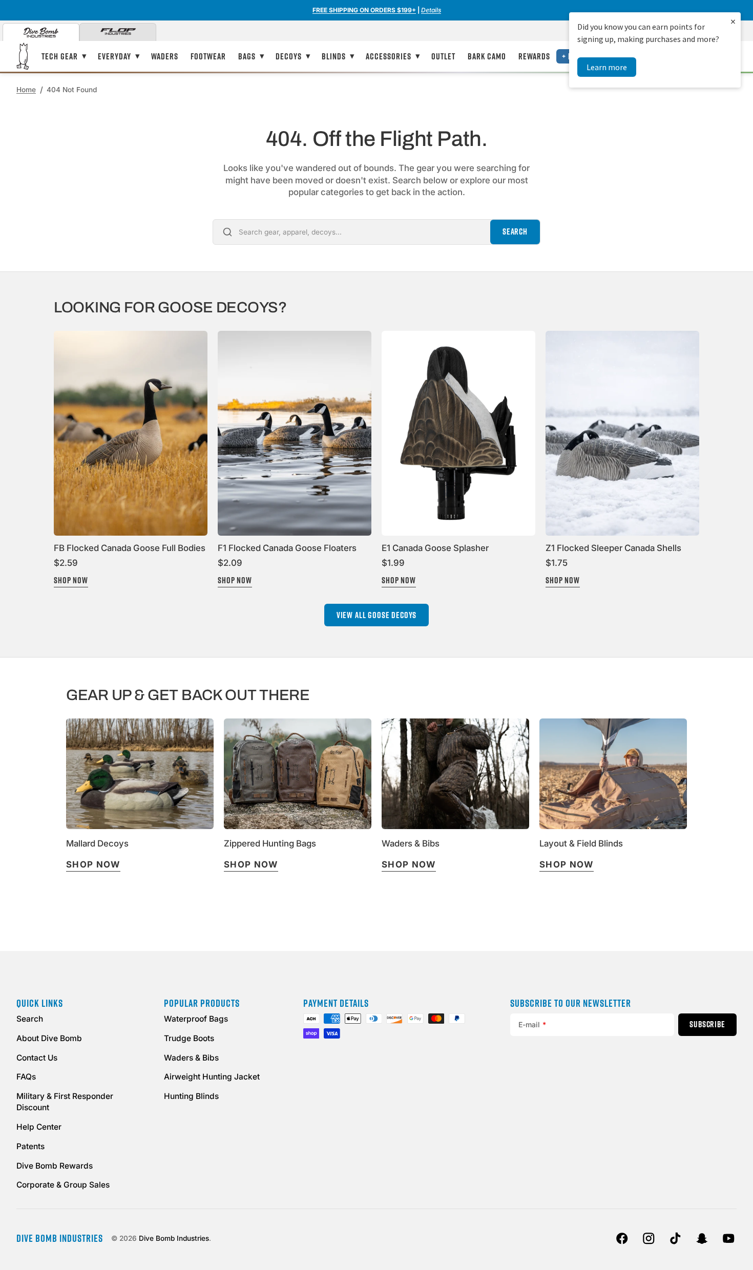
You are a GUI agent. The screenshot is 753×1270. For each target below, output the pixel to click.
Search (515, 231)
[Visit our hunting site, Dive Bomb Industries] (41, 32)
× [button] (733, 21)
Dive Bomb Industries (174, 1238)
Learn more (607, 67)
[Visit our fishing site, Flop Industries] (118, 32)
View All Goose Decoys (377, 615)
